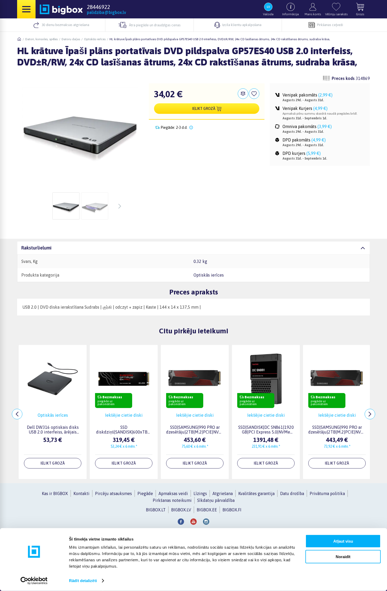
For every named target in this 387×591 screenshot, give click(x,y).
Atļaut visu (343, 541)
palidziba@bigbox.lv (106, 12)
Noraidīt (343, 556)
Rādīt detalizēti (83, 580)
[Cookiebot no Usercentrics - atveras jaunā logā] (34, 581)
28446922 (98, 7)
